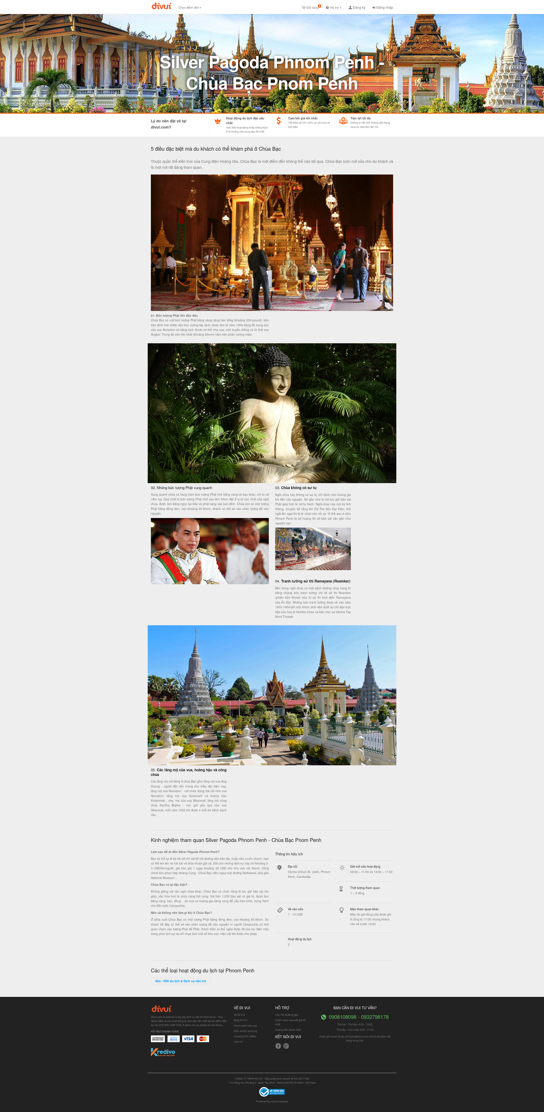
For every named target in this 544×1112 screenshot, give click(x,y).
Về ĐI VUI (239, 1014)
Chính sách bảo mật (245, 1025)
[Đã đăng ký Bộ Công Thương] (272, 1091)
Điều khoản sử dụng (245, 1031)
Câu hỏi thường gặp (286, 1014)
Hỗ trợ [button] (334, 7)
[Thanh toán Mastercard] (173, 1040)
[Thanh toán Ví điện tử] (203, 1040)
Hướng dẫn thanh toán (288, 1029)
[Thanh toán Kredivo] (163, 1053)
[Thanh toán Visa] (158, 1040)
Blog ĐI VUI (240, 1020)
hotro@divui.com (359, 1036)
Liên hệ (238, 1041)
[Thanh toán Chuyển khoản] (188, 1040)
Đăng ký (359, 7)
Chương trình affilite (245, 1036)
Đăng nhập (384, 7)
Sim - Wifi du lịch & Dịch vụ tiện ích (180, 981)
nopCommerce (279, 1101)
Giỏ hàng (313, 7)
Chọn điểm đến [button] (188, 7)
